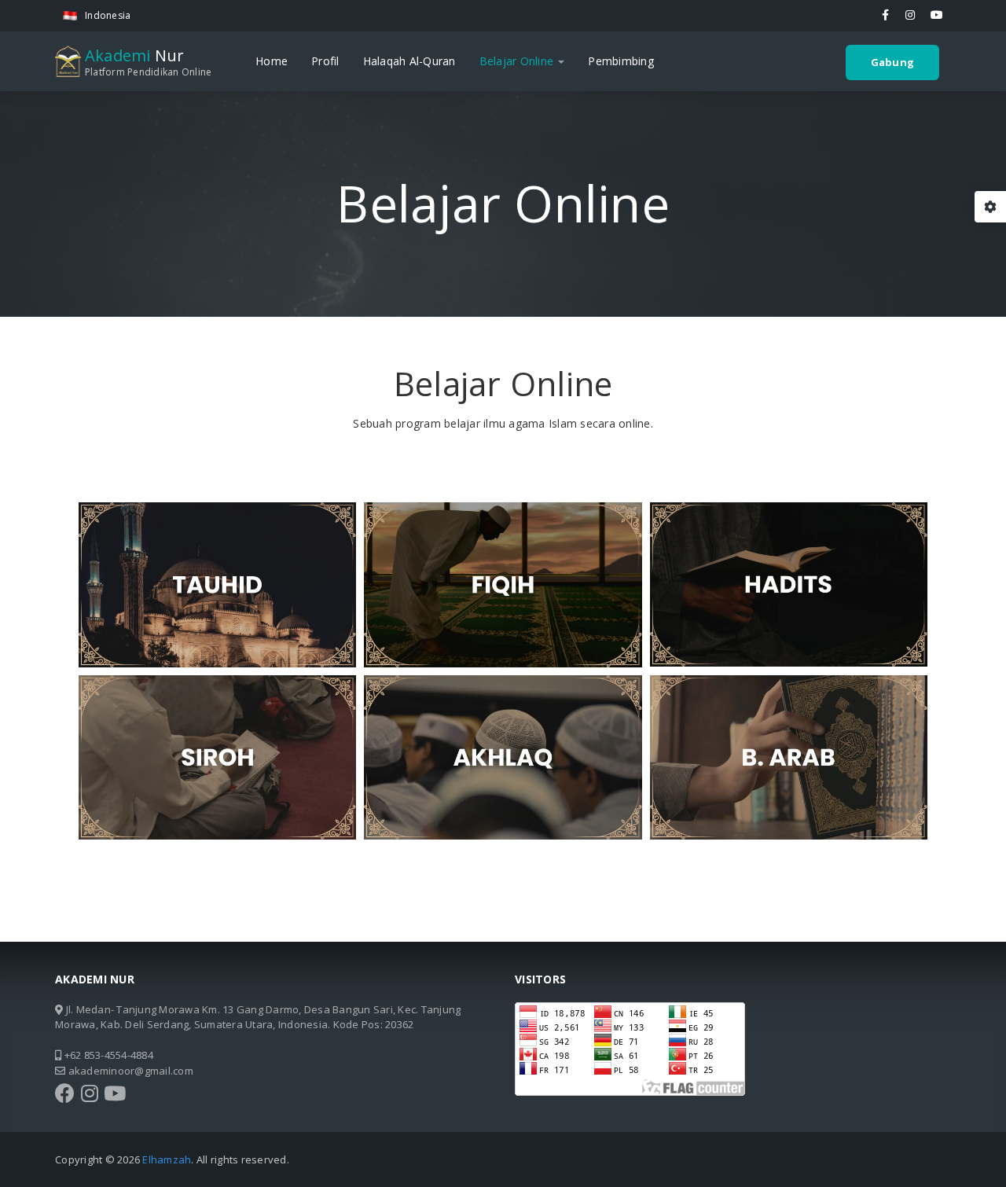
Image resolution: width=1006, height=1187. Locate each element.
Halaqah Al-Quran (409, 60)
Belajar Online (518, 60)
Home (271, 60)
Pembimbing (621, 60)
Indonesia (107, 15)
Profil (325, 60)
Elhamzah (166, 1159)
